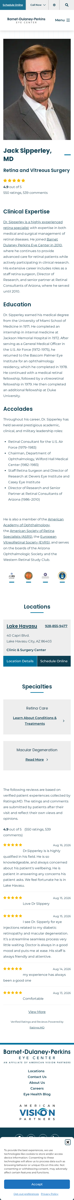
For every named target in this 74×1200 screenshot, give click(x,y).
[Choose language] (54, 5)
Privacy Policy (49, 1193)
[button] (68, 1142)
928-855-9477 (56, 626)
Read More (34, 760)
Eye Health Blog (37, 1094)
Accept (37, 1184)
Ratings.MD (37, 1027)
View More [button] (37, 1012)
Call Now (36, 4)
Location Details (20, 661)
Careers (37, 1088)
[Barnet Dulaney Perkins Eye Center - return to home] (37, 1056)
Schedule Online (13, 4)
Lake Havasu (22, 626)
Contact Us (37, 1077)
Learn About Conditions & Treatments (35, 721)
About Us (37, 1083)
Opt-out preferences (26, 1193)
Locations (36, 1071)
